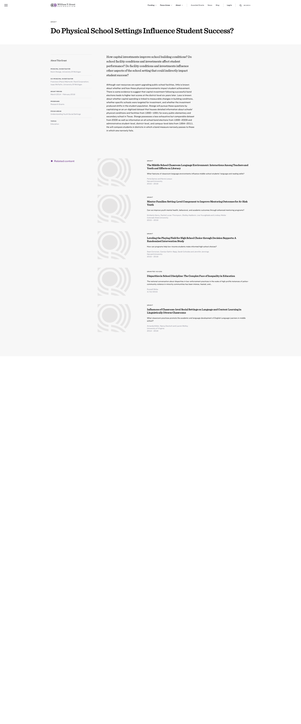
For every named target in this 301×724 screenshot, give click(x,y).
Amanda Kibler (153, 326)
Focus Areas (165, 5)
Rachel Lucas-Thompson (171, 215)
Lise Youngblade (203, 215)
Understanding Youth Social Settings (66, 114)
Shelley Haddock (189, 215)
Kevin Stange (56, 72)
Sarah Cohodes (184, 252)
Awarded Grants (197, 5)
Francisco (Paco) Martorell (62, 82)
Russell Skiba (152, 289)
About (178, 5)
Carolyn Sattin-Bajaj (168, 252)
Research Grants (57, 104)
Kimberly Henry (153, 215)
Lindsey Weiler (220, 215)
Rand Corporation (80, 82)
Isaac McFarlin (56, 84)
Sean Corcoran (153, 252)
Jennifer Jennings (201, 252)
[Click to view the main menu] (6, 5)
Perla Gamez (152, 179)
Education (55, 124)
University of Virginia (155, 328)
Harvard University (154, 181)
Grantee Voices (154, 271)
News (210, 5)
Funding (151, 5)
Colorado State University (157, 218)
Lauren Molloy (182, 326)
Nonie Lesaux (166, 179)
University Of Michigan (71, 72)
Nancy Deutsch (166, 326)
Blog (217, 5)
